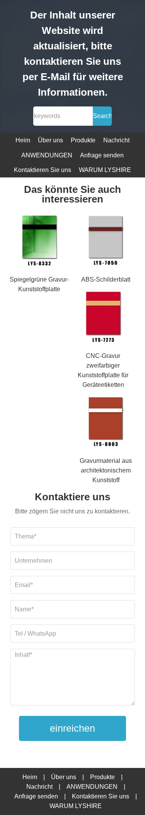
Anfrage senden (102, 155)
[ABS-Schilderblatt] (106, 241)
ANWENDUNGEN (46, 155)
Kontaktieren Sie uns (42, 170)
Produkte (83, 140)
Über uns (50, 140)
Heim (22, 140)
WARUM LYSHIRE (105, 170)
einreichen (72, 728)
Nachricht (116, 140)
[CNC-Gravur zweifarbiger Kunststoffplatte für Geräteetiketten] (103, 317)
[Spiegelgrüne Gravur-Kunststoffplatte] (39, 241)
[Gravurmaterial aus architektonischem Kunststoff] (106, 423)
